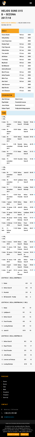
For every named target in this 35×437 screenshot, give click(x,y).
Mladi (4, 389)
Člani (4, 387)
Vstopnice (5, 395)
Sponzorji (5, 397)
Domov (5, 381)
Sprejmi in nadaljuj (13, 434)
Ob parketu (6, 392)
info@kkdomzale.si (9, 417)
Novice (5, 384)
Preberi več (24, 434)
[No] (33, 430)
